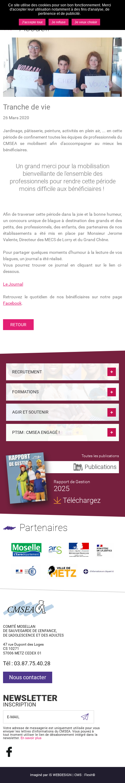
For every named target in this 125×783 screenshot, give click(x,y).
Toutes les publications (100, 456)
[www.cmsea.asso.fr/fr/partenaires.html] (98, 571)
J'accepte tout (32, 22)
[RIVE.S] (27, 478)
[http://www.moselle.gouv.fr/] (79, 550)
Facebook (12, 303)
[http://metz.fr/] (62, 571)
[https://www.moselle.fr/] (26, 550)
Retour (18, 324)
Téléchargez (82, 500)
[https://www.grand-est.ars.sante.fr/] (55, 550)
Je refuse (59, 22)
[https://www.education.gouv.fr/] (26, 571)
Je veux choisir (86, 22)
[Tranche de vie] (62, 66)
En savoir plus (31, 738)
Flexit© (89, 775)
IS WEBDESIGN (60, 775)
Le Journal (13, 284)
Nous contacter (27, 677)
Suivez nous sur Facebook (9, 752)
